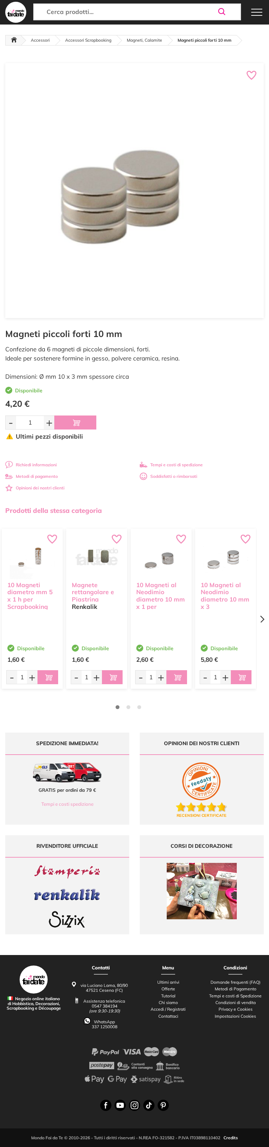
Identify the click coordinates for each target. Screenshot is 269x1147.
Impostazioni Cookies (235, 1016)
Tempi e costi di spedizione (176, 464)
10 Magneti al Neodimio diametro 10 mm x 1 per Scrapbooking (160, 599)
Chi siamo (168, 1002)
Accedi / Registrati (168, 1009)
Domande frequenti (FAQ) (236, 982)
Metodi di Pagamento (235, 988)
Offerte (168, 988)
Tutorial (168, 995)
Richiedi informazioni (36, 464)
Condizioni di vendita (235, 1002)
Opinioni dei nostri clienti (40, 487)
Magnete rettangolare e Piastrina (93, 592)
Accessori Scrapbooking (88, 40)
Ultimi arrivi (168, 982)
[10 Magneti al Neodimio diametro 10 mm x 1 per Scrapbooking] (161, 556)
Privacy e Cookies (236, 1009)
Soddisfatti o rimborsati (173, 476)
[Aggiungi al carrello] (75, 422)
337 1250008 (104, 1026)
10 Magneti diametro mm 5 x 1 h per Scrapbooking (30, 595)
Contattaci (168, 1016)
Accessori (40, 40)
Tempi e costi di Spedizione (235, 995)
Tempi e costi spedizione (67, 804)
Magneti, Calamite (144, 40)
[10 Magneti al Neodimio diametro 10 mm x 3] (225, 556)
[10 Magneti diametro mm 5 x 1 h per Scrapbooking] (32, 556)
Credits (230, 1137)
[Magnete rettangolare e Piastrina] (97, 556)
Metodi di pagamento (37, 476)
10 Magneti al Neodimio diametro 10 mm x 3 (225, 595)
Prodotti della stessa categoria (53, 510)
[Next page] (261, 619)
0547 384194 (104, 1006)
